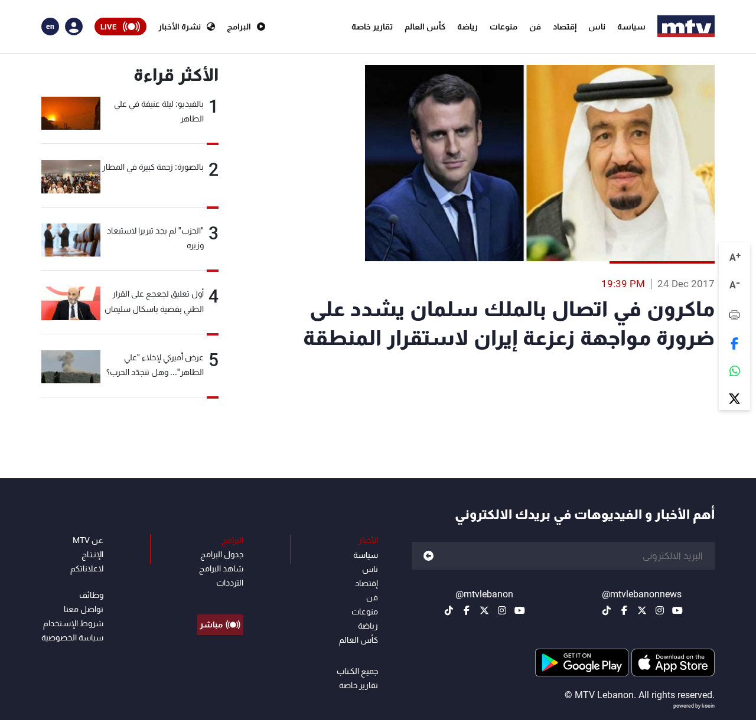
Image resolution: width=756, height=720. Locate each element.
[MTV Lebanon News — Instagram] (660, 610)
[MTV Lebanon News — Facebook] (624, 610)
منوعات (503, 26)
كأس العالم (425, 26)
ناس (596, 26)
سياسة (631, 26)
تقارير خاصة (372, 26)
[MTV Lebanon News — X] (642, 610)
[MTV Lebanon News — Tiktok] (606, 610)
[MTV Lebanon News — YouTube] (677, 610)
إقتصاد (564, 26)
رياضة (467, 26)
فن (535, 26)
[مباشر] (220, 598)
